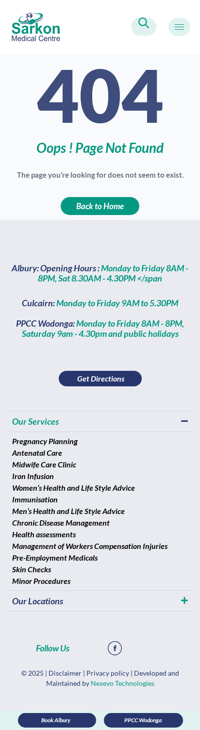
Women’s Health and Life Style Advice (73, 487)
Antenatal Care (37, 452)
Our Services (35, 421)
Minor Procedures (41, 580)
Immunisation (35, 499)
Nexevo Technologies (122, 683)
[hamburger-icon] (179, 27)
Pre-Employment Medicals (55, 557)
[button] (143, 26)
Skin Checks (31, 569)
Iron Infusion (33, 476)
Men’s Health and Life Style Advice (68, 510)
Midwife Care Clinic (44, 464)
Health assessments (44, 534)
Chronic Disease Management (61, 522)
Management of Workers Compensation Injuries (89, 545)
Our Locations (37, 601)
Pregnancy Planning (45, 441)
